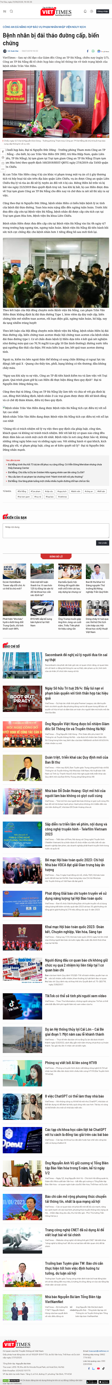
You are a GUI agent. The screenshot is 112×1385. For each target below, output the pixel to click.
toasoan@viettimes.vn (99, 1351)
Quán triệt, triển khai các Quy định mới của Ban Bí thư (76, 759)
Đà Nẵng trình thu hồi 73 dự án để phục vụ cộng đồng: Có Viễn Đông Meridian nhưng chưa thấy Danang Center (55, 466)
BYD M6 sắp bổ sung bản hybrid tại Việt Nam (41, 622)
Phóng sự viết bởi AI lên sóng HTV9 (71, 1062)
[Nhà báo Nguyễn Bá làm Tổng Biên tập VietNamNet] (22, 1307)
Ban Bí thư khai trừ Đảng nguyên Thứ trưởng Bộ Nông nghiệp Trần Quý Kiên (97, 587)
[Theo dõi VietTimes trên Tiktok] (103, 1368)
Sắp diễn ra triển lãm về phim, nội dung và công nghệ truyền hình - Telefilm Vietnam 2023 (76, 829)
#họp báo (50, 497)
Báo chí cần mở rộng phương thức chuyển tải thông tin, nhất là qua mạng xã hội (75, 1199)
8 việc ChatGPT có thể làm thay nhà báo (74, 1096)
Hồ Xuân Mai (13, 51)
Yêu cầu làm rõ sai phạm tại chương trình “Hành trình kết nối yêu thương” (45, 476)
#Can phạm (35, 491)
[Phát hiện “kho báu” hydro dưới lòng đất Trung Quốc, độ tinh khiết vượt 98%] (14, 608)
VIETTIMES (56, 11)
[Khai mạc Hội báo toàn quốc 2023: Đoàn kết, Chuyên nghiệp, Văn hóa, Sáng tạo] (22, 937)
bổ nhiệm (73, 1308)
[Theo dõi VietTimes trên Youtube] (98, 1368)
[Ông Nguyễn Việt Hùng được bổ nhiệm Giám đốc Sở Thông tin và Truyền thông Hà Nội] (22, 734)
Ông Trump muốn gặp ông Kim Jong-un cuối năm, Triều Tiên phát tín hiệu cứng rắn (69, 624)
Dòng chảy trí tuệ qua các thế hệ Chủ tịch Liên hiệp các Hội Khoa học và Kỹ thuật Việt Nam (97, 626)
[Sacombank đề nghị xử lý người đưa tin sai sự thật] (22, 665)
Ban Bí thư (47, 978)
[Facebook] (87, 51)
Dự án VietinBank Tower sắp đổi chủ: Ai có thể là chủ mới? (14, 585)
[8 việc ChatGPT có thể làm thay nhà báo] (22, 1107)
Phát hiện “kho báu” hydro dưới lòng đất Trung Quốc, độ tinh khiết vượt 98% (13, 624)
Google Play (104, 1382)
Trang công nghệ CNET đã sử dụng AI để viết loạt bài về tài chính (74, 1232)
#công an (89, 491)
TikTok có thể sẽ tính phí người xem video (75, 995)
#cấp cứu (49, 491)
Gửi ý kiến (102, 543)
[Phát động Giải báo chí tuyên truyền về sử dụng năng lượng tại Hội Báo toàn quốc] (22, 904)
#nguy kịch (61, 491)
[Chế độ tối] (91, 11)
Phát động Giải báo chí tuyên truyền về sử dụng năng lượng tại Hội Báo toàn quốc (76, 895)
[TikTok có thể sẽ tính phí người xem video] (22, 1006)
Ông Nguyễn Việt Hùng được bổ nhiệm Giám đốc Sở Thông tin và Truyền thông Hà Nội (77, 726)
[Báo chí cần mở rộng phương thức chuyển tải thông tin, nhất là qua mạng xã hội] (22, 1207)
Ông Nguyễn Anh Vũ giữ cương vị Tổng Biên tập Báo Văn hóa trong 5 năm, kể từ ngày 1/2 (76, 1168)
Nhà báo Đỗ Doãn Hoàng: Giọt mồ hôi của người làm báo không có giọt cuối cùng (75, 793)
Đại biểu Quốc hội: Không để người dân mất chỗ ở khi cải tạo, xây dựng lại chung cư (69, 587)
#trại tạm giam (24, 497)
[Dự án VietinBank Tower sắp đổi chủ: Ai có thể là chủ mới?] (14, 571)
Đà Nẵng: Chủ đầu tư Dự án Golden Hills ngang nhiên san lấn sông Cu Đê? (46, 472)
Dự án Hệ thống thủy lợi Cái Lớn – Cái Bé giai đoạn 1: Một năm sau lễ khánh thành (74, 1031)
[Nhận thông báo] (85, 11)
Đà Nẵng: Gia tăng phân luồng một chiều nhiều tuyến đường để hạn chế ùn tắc (49, 481)
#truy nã (37, 497)
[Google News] (103, 51)
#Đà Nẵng (22, 491)
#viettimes (62, 497)
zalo (93, 1368)
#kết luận (101, 491)
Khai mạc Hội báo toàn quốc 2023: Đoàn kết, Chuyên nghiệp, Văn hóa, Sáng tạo (74, 929)
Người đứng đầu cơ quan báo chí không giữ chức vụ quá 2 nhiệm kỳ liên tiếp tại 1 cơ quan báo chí (76, 965)
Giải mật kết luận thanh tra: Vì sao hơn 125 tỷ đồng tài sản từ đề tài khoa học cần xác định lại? (41, 589)
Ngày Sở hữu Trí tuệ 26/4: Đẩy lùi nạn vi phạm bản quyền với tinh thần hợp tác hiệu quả (76, 693)
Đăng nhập (102, 11)
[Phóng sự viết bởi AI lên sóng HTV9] (22, 1073)
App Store (91, 1382)
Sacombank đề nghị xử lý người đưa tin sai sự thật (76, 657)
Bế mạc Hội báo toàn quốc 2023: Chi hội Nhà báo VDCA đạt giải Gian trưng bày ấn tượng (75, 864)
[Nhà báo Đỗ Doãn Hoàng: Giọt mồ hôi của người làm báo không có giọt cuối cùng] (22, 801)
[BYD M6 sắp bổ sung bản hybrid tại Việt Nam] (42, 608)
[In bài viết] (93, 51)
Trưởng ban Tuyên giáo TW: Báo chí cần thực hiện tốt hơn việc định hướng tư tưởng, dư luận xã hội (74, 1268)
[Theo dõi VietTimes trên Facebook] (89, 1368)
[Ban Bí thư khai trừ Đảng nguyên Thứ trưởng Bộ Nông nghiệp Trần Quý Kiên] (97, 571)
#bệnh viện (75, 491)
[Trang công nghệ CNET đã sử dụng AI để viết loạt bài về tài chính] (22, 1240)
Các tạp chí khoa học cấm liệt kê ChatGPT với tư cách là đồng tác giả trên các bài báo (76, 1132)
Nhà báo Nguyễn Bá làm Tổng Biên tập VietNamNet (73, 1299)
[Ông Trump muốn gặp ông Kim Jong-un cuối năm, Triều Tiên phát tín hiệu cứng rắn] (70, 608)
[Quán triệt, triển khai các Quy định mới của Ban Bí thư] (22, 768)
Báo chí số (12, 646)
